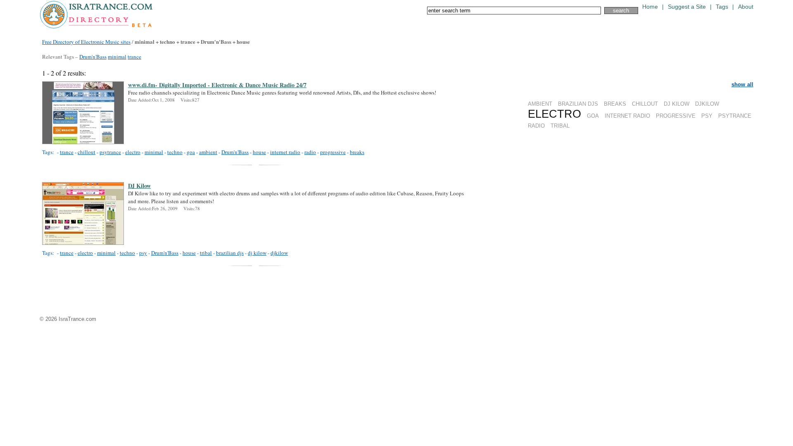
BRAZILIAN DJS (578, 104)
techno (175, 152)
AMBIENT (540, 104)
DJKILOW (707, 104)
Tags (722, 7)
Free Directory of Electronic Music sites (86, 41)
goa (191, 152)
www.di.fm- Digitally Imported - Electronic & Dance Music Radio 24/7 (217, 85)
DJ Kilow (139, 186)
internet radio (285, 152)
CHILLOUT (645, 104)
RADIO (536, 126)
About (745, 7)
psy (143, 252)
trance (134, 56)
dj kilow (257, 252)
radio (310, 152)
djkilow (279, 252)
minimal (117, 56)
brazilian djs (230, 252)
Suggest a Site (687, 7)
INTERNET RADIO (627, 116)
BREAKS (615, 104)
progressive (333, 152)
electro (132, 152)
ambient (208, 152)
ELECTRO (554, 113)
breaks (357, 152)
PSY (706, 116)
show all (742, 84)
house (259, 152)
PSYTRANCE (734, 116)
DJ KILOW (676, 104)
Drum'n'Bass (93, 56)
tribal (206, 252)
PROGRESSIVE (676, 116)
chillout (86, 152)
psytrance (110, 152)
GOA (593, 116)
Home (650, 7)
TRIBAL (560, 126)
